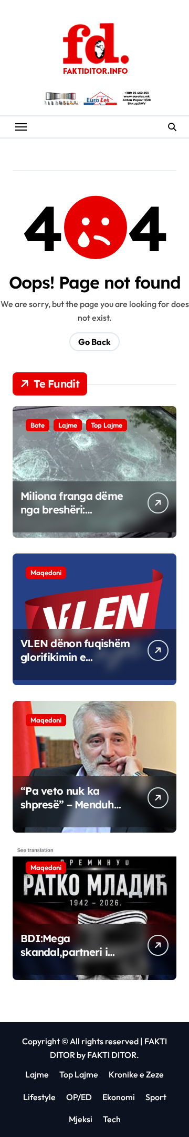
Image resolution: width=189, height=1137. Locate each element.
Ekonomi (118, 1097)
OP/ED (79, 1097)
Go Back (94, 342)
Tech (112, 1119)
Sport (155, 1097)
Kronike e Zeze (136, 1074)
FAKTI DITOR (111, 1055)
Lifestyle (39, 1097)
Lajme (67, 425)
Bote (37, 425)
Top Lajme (106, 425)
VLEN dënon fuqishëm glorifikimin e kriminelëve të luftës (75, 657)
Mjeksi (80, 1119)
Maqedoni (45, 572)
